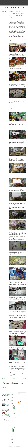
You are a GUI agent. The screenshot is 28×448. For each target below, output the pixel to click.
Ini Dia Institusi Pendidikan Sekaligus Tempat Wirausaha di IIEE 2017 (16, 14)
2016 (11, 436)
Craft (10, 0)
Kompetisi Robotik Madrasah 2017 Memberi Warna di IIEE (14, 416)
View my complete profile (21, 404)
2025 (11, 394)
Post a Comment (4, 387)
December (13, 405)
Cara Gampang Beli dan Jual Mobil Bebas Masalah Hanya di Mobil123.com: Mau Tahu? (6, 396)
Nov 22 (14, 419)
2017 (11, 404)
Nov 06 (14, 424)
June (12, 430)
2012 (11, 442)
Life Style (21, 0)
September (13, 427)
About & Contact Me (6, 0)
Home (14, 378)
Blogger (19, 446)
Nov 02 (14, 425)
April (12, 432)
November (13, 406)
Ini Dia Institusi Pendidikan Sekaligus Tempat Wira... (14, 411)
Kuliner (24, 0)
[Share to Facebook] (11, 375)
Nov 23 (14, 408)
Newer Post (3, 378)
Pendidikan (4, 14)
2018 (11, 403)
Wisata (18, 0)
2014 (11, 439)
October (13, 426)
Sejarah (16, 0)
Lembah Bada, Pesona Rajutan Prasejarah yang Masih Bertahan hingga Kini (5, 405)
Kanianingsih (5, 381)
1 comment (4, 15)
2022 (11, 397)
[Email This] (9, 375)
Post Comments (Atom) (8, 390)
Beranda (1, 0)
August (12, 428)
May (12, 431)
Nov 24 (14, 407)
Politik (27, 0)
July (12, 429)
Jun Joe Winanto (14, 7)
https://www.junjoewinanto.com (22, 403)
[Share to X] (10, 375)
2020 (11, 400)
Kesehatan (12, 0)
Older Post (24, 378)
